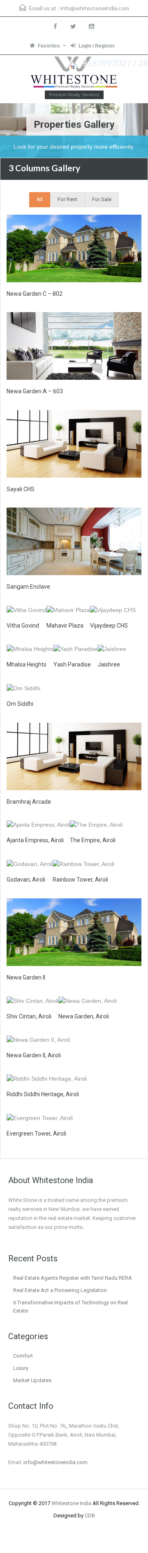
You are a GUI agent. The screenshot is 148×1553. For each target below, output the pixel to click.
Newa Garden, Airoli (83, 1016)
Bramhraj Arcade (29, 801)
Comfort (23, 1356)
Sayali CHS (21, 489)
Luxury (20, 1368)
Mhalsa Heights (26, 664)
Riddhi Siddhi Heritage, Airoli (43, 1094)
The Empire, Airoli (93, 840)
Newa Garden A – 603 (35, 391)
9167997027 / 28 (115, 63)
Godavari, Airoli (26, 879)
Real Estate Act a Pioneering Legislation (60, 1290)
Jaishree (108, 664)
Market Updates (32, 1380)
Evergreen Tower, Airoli (36, 1133)
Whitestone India (71, 1503)
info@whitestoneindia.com (94, 8)
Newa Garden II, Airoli (34, 1055)
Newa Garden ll (26, 977)
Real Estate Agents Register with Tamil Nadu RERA (72, 1278)
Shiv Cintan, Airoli (29, 1016)
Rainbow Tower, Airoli (80, 879)
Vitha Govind (23, 625)
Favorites (49, 46)
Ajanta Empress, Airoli (35, 840)
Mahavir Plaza (64, 625)
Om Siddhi (20, 704)
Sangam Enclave (28, 586)
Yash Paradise (72, 664)
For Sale (101, 199)
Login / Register (97, 46)
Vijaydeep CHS (109, 625)
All (40, 199)
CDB (90, 1515)
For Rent (67, 199)
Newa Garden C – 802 (34, 293)
